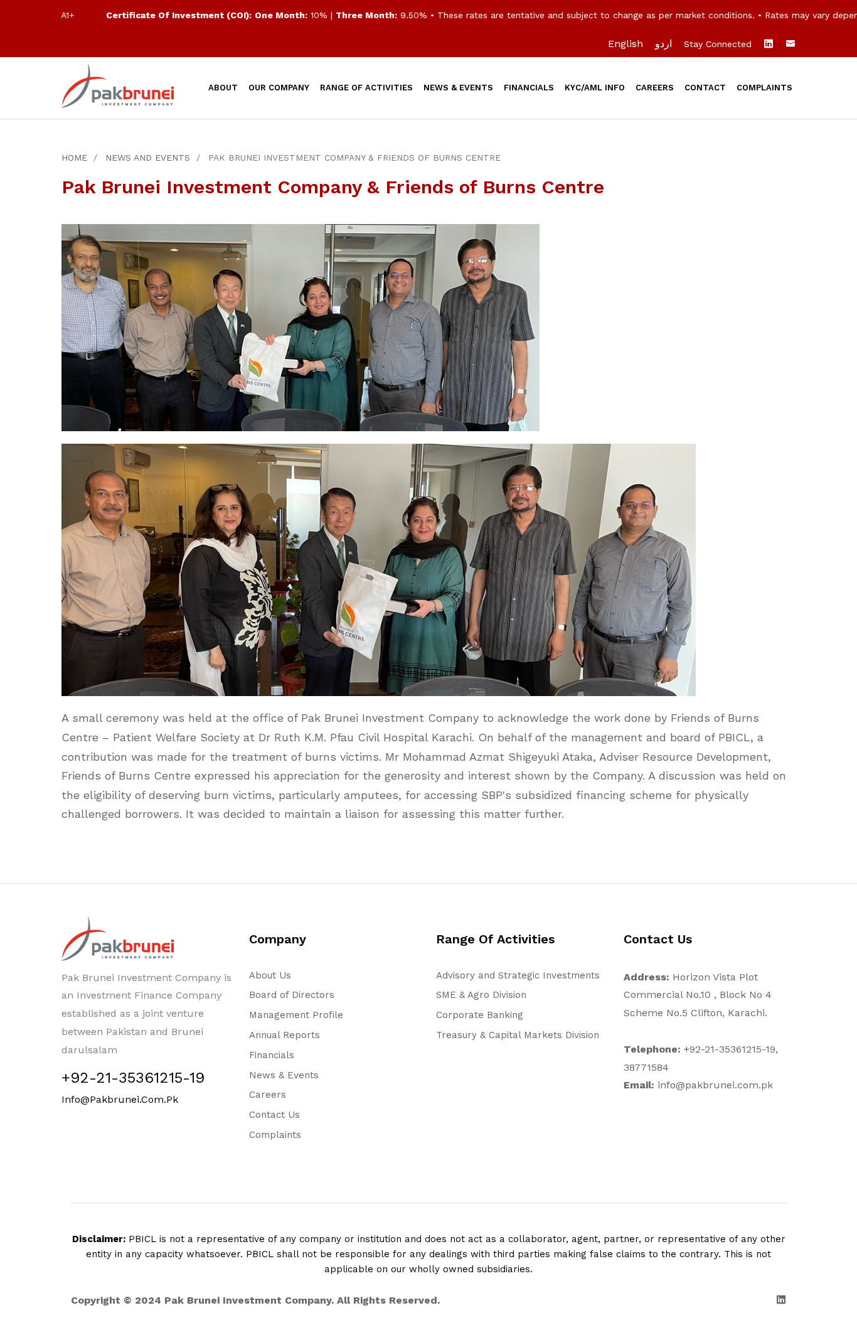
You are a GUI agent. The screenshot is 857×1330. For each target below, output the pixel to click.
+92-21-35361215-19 (133, 1077)
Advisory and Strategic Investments (518, 975)
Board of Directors (291, 994)
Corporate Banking (479, 1015)
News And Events (147, 158)
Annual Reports (284, 1035)
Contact (705, 87)
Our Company (278, 87)
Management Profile (296, 1015)
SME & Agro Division (481, 994)
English (625, 44)
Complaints (764, 87)
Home (74, 158)
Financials (529, 87)
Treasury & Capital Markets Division (517, 1035)
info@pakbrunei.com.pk (119, 1099)
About (223, 87)
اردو (663, 44)
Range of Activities (366, 87)
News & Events (458, 87)
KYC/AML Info (595, 87)
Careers (655, 87)
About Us (270, 975)
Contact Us (274, 1114)
